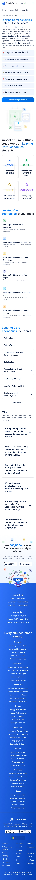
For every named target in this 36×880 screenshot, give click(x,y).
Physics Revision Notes (18, 752)
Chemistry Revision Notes (18, 646)
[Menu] (33, 3)
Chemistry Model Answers (18, 649)
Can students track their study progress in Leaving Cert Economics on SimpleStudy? (16, 469)
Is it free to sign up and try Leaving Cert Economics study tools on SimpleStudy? (15, 505)
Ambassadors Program (7, 848)
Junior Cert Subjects (18, 599)
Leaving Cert (13, 10)
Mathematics (18, 685)
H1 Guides (5, 859)
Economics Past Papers (18, 674)
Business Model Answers (18, 777)
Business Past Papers (18, 780)
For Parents (6, 862)
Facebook (31, 847)
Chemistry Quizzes (18, 656)
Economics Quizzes (18, 677)
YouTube (30, 860)
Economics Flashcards (18, 680)
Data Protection (8, 874)
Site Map (30, 874)
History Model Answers (18, 798)
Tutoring (5, 856)
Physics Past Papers (18, 759)
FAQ (17, 860)
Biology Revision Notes (18, 710)
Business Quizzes (18, 783)
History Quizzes (18, 805)
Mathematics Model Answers (18, 692)
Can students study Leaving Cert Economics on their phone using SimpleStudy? (16, 524)
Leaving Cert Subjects (18, 616)
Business (18, 770)
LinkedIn (30, 863)
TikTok (29, 857)
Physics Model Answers (18, 755)
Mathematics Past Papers (18, 695)
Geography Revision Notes (18, 731)
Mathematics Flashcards (18, 701)
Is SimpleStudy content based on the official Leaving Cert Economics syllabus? (16, 432)
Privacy (18, 853)
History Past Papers (18, 801)
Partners (19, 850)
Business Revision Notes (18, 774)
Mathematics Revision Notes (18, 688)
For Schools (6, 865)
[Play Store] (25, 564)
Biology (18, 706)
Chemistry (18, 642)
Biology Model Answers (18, 713)
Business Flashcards (18, 787)
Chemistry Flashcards (18, 659)
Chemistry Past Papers (18, 652)
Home (4, 10)
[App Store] (10, 564)
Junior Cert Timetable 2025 (18, 602)
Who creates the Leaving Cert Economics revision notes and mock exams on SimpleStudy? (16, 451)
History (18, 791)
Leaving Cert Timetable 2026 (18, 622)
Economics (24, 10)
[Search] (22, 3)
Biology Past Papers (18, 716)
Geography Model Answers (18, 734)
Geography (18, 727)
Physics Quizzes (18, 762)
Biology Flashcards (18, 723)
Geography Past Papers (18, 737)
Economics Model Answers (18, 670)
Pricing (4, 852)
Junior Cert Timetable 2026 (18, 605)
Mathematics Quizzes (18, 698)
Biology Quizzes (18, 719)
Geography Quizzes (18, 741)
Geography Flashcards (18, 744)
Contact (18, 863)
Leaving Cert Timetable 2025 (18, 619)
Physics (18, 749)
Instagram (31, 853)
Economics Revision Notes (18, 667)
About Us (19, 847)
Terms (18, 857)
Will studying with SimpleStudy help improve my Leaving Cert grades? (16, 487)
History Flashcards (18, 808)
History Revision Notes (18, 795)
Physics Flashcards (18, 765)
